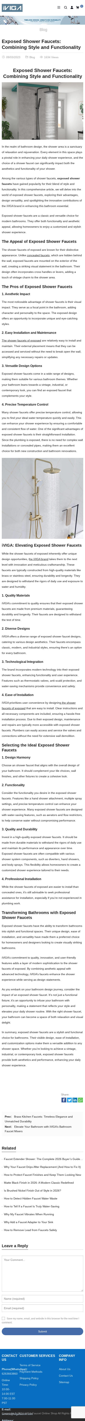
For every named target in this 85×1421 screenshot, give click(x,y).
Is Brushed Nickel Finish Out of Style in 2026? (32, 1190)
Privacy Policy (28, 1384)
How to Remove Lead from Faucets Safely (30, 1230)
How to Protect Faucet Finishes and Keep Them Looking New (42, 1174)
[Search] (65, 7)
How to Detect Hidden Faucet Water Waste (30, 1198)
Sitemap (64, 1382)
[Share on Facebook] (64, 1101)
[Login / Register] (71, 7)
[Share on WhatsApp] (80, 1101)
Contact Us (66, 1375)
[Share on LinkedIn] (75, 1101)
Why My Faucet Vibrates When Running (29, 1214)
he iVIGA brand (38, 559)
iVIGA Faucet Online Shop (41, 1413)
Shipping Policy (29, 1378)
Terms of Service (30, 1365)
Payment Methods (31, 1371)
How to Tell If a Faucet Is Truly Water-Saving (31, 1206)
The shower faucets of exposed (21, 340)
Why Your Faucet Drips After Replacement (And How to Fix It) (42, 1166)
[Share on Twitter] (69, 1101)
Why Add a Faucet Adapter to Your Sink (28, 1222)
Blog (43, 29)
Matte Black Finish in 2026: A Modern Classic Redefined (39, 1182)
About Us (64, 1369)
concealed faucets (38, 255)
